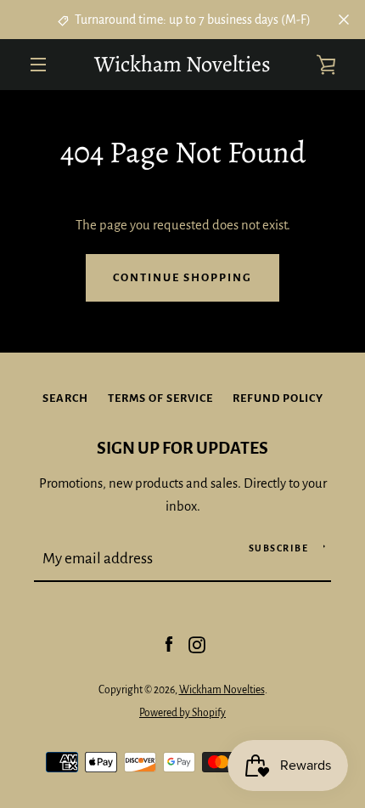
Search (65, 398)
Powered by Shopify (182, 713)
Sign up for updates (182, 448)
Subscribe (279, 548)
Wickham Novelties (182, 64)
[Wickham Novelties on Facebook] (168, 644)
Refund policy (278, 398)
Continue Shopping (182, 277)
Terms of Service (160, 398)
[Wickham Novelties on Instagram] (196, 644)
